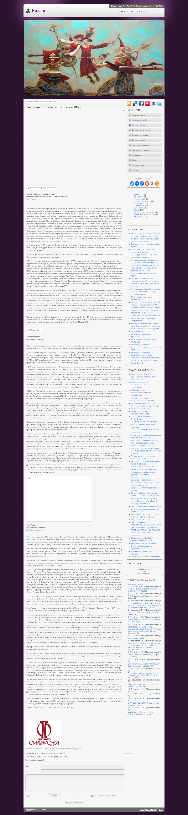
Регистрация (141, 6)
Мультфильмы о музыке (143, 212)
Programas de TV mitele (140, 520)
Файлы (37, 101)
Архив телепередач (139, 411)
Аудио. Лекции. (140, 203)
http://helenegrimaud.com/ (35, 530)
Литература (138, 217)
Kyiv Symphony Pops (139, 398)
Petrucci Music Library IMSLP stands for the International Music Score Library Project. (145, 360)
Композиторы (139, 206)
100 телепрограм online (141, 522)
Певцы (136, 210)
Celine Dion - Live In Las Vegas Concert (144, 694)
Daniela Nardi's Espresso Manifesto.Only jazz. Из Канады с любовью (144, 665)
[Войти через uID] (132, 183)
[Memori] (147, 103)
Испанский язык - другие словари (145, 514)
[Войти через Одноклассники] (157, 183)
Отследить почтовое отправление (145, 557)
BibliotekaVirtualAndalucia (141, 541)
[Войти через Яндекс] (147, 183)
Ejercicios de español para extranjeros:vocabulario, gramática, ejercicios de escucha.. (145, 482)
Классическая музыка (140, 382)
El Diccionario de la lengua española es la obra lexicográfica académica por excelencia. (146, 509)
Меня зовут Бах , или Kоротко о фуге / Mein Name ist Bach (143, 685)
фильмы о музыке (48, 101)
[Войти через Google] (152, 183)
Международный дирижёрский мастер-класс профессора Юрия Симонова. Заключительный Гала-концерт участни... (144, 646)
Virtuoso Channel (138, 390)
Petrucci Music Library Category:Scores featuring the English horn (146, 347)
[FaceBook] (141, 103)
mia (64, 753)
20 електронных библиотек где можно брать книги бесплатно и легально (144, 424)
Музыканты (138, 208)
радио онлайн (139, 199)
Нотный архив (137, 331)
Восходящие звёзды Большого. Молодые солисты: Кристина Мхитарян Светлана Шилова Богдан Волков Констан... (144, 630)
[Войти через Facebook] (142, 183)
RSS (161, 6)
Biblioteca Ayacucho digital (142, 538)
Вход (152, 6)
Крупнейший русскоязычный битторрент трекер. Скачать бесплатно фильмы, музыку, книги (145, 445)
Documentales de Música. (141, 409)
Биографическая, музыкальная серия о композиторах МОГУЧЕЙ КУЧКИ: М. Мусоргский (144, 675)
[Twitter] (159, 103)
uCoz (161, 810)
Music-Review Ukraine (140, 374)
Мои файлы (138, 197)
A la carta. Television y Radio (142, 517)
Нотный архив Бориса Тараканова (145, 289)
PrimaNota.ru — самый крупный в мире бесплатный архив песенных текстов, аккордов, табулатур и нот (145, 326)
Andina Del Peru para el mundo (143, 543)
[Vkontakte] (153, 103)
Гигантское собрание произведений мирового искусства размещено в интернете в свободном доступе (146, 437)
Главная (28, 101)
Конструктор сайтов (148, 810)
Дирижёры (138, 195)
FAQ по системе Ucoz (140, 414)
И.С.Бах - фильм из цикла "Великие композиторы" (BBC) (142, 590)
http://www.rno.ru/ (32, 199)
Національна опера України (142, 401)
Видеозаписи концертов (144, 214)
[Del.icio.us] (135, 103)
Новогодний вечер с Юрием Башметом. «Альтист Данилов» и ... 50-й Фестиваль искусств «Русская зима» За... (144, 605)
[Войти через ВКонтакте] (137, 183)
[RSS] (129, 103)
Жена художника (135, 638)
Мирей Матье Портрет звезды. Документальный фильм (141, 713)
